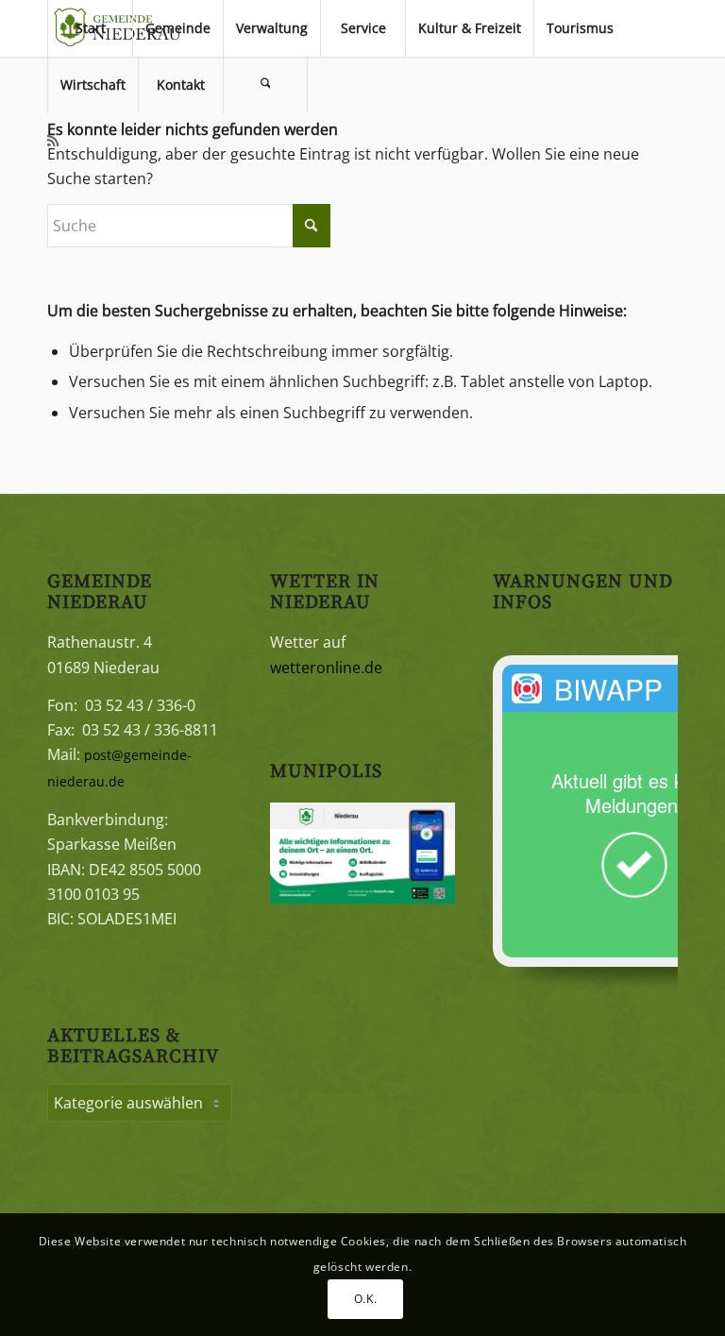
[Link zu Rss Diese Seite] (53, 141)
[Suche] (265, 85)
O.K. (365, 1299)
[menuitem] (89, 28)
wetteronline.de (326, 667)
